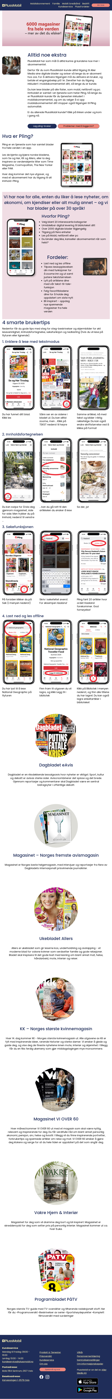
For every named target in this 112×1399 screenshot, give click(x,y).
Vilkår (80, 1352)
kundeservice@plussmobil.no (17, 1361)
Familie (56, 3)
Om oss (43, 1363)
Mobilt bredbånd (71, 3)
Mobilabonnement (40, 3)
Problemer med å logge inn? (78, 126)
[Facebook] (41, 1377)
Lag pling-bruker (42, 126)
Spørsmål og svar (52, 1369)
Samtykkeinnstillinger (88, 1360)
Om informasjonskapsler (90, 1363)
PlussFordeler (82, 6)
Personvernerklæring (88, 1356)
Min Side (100, 5)
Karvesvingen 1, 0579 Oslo (16, 1380)
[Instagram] (47, 1377)
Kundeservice (65, 6)
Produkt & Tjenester (50, 1352)
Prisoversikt (45, 1356)
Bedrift (85, 3)
